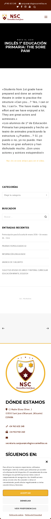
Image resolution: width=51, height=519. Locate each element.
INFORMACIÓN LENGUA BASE (14, 254)
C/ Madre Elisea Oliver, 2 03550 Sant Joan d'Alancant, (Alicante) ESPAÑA (24, 413)
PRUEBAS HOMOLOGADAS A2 (14, 246)
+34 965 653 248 (16, 426)
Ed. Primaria (25, 299)
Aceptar (25, 493)
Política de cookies (16, 515)
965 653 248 (11, 3)
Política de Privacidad (33, 515)
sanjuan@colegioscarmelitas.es (34, 3)
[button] (46, 461)
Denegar (25, 501)
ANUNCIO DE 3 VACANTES (12, 262)
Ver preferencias (25, 508)
